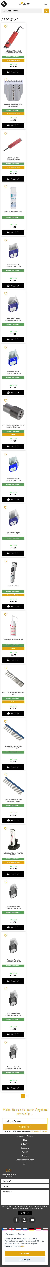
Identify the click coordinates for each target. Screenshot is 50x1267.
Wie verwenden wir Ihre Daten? (39, 1131)
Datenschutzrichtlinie (40, 1206)
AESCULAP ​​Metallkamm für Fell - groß (13, 693)
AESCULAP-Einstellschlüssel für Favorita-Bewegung (13, 426)
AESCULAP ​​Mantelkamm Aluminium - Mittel (13, 800)
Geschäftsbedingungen (25, 1160)
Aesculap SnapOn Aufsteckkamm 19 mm (13, 372)
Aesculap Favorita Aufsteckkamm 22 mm (13, 1014)
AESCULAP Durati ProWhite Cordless (13, 854)
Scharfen (25, 1144)
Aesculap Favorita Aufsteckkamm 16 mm (13, 907)
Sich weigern (25, 1260)
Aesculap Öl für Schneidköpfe (13, 639)
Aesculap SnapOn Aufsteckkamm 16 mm (13, 319)
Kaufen (14, 72)
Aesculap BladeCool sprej (13, 211)
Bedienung (25, 1148)
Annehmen (25, 1253)
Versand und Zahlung (25, 1136)
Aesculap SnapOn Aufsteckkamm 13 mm (13, 265)
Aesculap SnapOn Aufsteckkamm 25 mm (13, 533)
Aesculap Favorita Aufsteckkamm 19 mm (13, 961)
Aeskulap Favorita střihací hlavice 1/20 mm (13, 105)
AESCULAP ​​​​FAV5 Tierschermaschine (13, 159)
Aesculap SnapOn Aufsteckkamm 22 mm (13, 479)
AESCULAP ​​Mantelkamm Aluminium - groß (13, 747)
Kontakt (25, 1152)
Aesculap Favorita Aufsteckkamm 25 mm (13, 1068)
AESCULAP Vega (13, 586)
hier (23, 1246)
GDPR (25, 1164)
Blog (25, 1140)
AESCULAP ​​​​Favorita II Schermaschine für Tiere (13, 52)
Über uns (25, 1156)
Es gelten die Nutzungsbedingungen (30, 1208)
